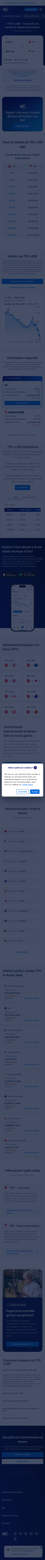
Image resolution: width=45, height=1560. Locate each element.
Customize (22, 792)
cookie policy (27, 784)
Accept (35, 792)
